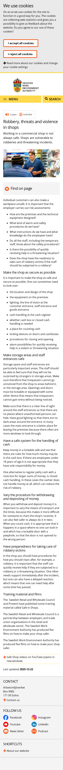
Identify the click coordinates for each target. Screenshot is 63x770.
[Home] (31, 85)
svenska (27, 114)
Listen (13, 114)
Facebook (16, 717)
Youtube (15, 724)
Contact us (13, 700)
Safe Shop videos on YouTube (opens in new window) (31, 659)
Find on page (21, 188)
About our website (18, 751)
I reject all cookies (20, 54)
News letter (17, 731)
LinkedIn (43, 724)
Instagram (44, 717)
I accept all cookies (21, 43)
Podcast (43, 731)
